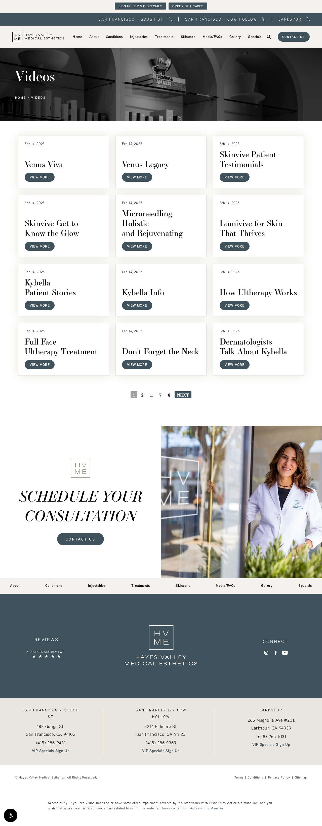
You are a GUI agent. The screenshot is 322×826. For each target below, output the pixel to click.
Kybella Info (143, 292)
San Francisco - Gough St (131, 19)
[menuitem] (77, 37)
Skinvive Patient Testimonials (248, 159)
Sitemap (301, 777)
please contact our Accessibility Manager (192, 808)
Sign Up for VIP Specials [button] (140, 6)
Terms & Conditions (248, 777)
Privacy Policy (279, 777)
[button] (10, 815)
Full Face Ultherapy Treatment (61, 346)
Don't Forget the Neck (160, 351)
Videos (38, 98)
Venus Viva (44, 164)
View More (40, 177)
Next (183, 395)
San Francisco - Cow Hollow (221, 19)
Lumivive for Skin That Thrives (251, 228)
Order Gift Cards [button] (188, 6)
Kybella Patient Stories (50, 287)
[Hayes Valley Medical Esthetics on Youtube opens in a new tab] (284, 652)
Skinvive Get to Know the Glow (52, 228)
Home (20, 98)
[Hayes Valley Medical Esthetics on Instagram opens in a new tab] (266, 652)
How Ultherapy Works (258, 292)
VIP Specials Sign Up (51, 751)
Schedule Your (80, 505)
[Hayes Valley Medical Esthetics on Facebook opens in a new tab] (275, 652)
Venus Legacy (145, 164)
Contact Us (293, 37)
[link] (77, 37)
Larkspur (290, 19)
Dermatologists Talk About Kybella (253, 346)
